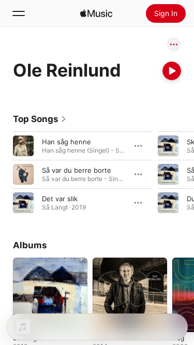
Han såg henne (66, 142)
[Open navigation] (18, 13)
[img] (96, 13)
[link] (40, 119)
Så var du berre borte (76, 170)
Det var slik (60, 198)
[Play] (171, 71)
